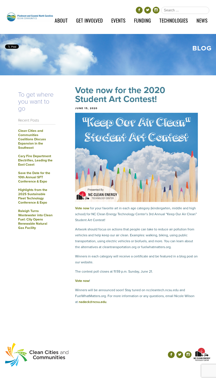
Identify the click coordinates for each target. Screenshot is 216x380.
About (61, 20)
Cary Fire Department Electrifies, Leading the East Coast (35, 160)
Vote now (82, 208)
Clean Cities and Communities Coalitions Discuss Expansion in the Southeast (32, 139)
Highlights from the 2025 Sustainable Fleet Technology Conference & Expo (32, 196)
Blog (202, 48)
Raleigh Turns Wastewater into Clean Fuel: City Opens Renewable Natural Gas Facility (35, 219)
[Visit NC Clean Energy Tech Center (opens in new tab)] (202, 354)
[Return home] (30, 17)
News (202, 20)
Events (118, 20)
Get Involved (89, 20)
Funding (142, 20)
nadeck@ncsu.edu (92, 302)
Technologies (173, 20)
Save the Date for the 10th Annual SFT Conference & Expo (34, 177)
